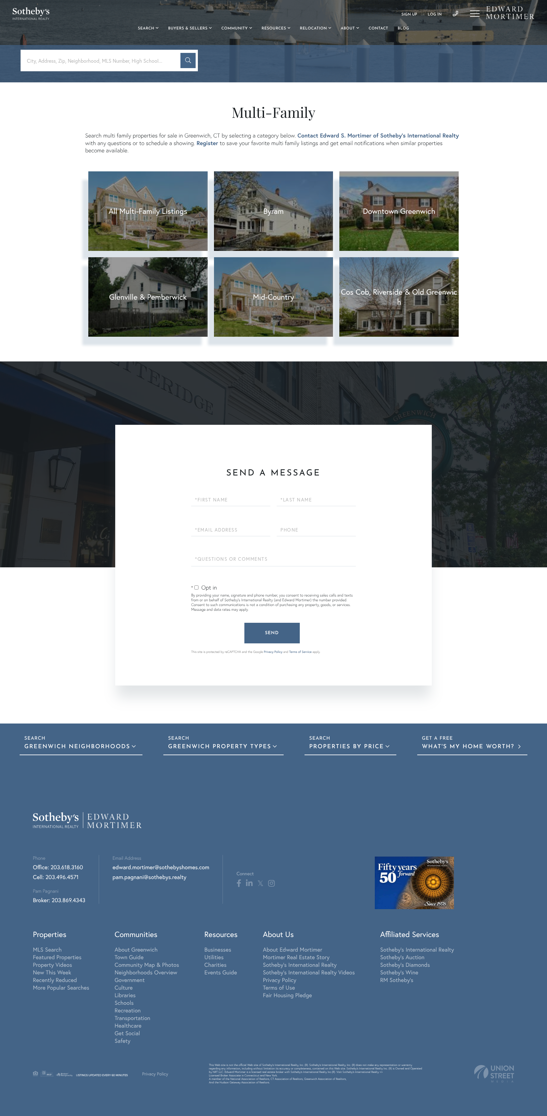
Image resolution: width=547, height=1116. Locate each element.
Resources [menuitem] (273, 28)
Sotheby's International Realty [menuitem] (299, 964)
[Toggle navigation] (475, 13)
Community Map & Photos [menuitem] (147, 964)
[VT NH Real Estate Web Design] (494, 1073)
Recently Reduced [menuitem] (55, 980)
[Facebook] (238, 883)
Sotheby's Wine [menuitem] (399, 972)
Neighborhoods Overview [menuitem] (146, 972)
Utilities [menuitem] (214, 957)
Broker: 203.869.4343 (59, 900)
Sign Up (409, 14)
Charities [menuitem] (215, 964)
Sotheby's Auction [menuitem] (402, 957)
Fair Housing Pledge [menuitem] (287, 995)
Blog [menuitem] (403, 28)
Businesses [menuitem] (217, 949)
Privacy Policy (273, 652)
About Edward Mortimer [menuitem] (292, 949)
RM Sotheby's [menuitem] (396, 980)
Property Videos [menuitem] (52, 964)
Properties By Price (346, 747)
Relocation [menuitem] (313, 28)
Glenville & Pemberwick (148, 297)
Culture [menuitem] (124, 987)
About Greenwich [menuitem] (136, 949)
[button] (188, 60)
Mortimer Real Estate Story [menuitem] (296, 957)
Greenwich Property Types (219, 747)
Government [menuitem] (130, 980)
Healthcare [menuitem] (128, 1025)
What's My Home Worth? (469, 747)
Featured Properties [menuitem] (57, 957)
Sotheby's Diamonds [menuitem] (405, 964)
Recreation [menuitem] (128, 1010)
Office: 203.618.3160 (58, 867)
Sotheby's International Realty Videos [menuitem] (309, 972)
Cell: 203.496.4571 (56, 877)
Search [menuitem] (146, 28)
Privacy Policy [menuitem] (279, 980)
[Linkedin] (249, 883)
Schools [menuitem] (124, 1002)
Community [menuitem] (234, 28)
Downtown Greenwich (399, 211)
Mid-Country (273, 297)
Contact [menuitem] (378, 28)
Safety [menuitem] (122, 1040)
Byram (273, 211)
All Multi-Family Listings (148, 211)
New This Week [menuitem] (52, 972)
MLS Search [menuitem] (47, 949)
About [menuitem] (348, 28)
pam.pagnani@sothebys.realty (149, 877)
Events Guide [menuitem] (220, 972)
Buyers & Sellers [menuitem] (188, 28)
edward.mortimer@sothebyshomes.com (161, 867)
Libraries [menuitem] (125, 995)
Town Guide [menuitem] (129, 957)
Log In (435, 14)
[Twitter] (260, 883)
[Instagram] (271, 883)
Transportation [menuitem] (132, 1018)
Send (272, 633)
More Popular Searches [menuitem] (61, 987)
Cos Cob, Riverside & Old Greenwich (399, 297)
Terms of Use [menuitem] (279, 987)
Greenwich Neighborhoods (77, 747)
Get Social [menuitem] (127, 1033)
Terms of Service (300, 652)
